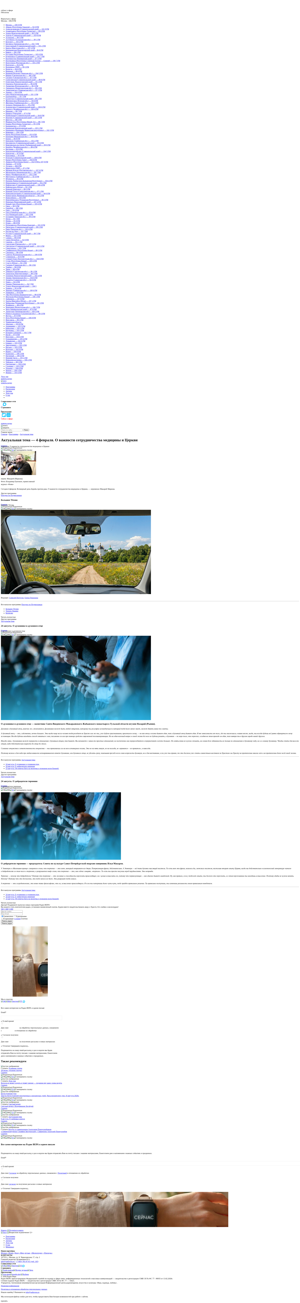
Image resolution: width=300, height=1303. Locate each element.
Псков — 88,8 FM (13, 223)
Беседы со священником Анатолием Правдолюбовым (29, 1129)
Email (3, 1012)
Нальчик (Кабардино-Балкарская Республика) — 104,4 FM (29, 181)
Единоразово (21, 916)
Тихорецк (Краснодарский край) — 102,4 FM (24, 276)
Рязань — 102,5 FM (13, 236)
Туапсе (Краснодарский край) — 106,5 (21, 286)
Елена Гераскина (31, 598)
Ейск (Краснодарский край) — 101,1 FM (22, 94)
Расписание (10, 389)
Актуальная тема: (28, 760)
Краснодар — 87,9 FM (14, 153)
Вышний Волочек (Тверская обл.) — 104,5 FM (24, 73)
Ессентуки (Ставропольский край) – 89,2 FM (24, 99)
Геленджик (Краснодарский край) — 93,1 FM (24, 82)
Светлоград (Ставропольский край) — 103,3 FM (25, 246)
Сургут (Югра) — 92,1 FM (16, 263)
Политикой (8, 1031)
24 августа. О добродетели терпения (20, 766)
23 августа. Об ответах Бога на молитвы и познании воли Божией (32, 768)
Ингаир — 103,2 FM (14, 347)
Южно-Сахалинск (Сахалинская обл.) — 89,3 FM (25, 314)
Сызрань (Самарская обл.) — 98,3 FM (21, 265)
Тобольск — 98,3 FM (14, 362)
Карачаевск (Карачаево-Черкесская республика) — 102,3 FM (30, 130)
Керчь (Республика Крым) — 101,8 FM (21, 134)
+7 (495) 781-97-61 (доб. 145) (26, 1261)
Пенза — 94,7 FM (13, 219)
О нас (8, 395)
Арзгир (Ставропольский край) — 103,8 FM (23, 35)
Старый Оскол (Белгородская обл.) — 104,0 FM (25, 259)
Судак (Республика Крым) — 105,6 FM (21, 261)
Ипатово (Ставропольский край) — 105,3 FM (24, 118)
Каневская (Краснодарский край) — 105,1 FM (24, 128)
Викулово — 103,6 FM (15, 337)
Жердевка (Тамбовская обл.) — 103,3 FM (22, 103)
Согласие (14, 1028)
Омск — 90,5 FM (12, 206)
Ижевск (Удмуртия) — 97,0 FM (18, 113)
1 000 (6, 909)
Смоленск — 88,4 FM (14, 252)
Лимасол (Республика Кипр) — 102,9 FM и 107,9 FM (27, 162)
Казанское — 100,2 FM (15, 354)
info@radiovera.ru (8, 1261)
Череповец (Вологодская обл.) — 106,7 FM (23, 307)
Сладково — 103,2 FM (14, 366)
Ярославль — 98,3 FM (14, 320)
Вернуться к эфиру (8, 19)
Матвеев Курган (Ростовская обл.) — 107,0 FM (24, 170)
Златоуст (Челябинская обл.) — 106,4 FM (22, 109)
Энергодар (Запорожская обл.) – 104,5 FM (22, 311)
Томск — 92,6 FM (13, 282)
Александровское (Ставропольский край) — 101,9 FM (27, 29)
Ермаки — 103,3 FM (14, 343)
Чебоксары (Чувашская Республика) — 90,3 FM (25, 303)
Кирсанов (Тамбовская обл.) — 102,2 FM (22, 141)
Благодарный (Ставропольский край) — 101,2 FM (26, 46)
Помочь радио (7, 921)
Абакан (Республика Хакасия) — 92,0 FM (22, 27)
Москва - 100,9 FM (8, 21)
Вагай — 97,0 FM (13, 335)
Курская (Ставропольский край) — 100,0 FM (23, 158)
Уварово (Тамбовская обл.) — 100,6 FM (21, 290)
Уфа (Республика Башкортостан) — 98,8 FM (23, 295)
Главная (4, 434)
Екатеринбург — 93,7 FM (16, 97)
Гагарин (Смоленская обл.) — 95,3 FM (21, 78)
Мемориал (10, 1247)
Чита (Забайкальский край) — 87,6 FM (21, 309)
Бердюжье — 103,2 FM (15, 330)
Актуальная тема (26, 434)
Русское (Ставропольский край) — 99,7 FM (23, 234)
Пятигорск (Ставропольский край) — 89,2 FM (24, 227)
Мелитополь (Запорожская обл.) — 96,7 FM (23, 172)
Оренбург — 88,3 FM (14, 208)
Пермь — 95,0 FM (13, 221)
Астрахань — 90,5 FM (14, 38)
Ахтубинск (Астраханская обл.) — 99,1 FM (23, 40)
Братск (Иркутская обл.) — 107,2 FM (20, 48)
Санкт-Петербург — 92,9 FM (17, 240)
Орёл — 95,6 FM (12, 210)
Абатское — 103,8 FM (14, 324)
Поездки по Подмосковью (11, 495)
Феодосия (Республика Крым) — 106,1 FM (23, 297)
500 (2, 909)
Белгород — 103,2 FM (14, 42)
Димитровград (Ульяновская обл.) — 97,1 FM (24, 90)
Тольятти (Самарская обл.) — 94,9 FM (21, 280)
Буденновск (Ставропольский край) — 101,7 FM (25, 56)
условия (17, 919)
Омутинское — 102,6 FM (16, 364)
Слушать (4, 1068)
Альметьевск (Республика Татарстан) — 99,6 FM (25, 31)
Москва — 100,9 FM (14, 25)
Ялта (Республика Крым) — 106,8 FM (21, 318)
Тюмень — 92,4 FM (13, 288)
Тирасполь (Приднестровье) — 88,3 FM (21, 274)
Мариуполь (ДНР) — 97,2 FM (17, 168)
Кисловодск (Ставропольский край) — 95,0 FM (25, 143)
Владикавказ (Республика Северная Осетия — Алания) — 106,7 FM (33, 61)
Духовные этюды (15, 1068)
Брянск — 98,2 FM (13, 52)
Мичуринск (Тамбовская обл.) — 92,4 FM (22, 177)
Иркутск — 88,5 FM (14, 120)
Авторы (9, 391)
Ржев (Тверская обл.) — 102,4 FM (19, 229)
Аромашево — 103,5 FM (15, 326)
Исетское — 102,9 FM (14, 349)
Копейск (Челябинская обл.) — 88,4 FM (21, 147)
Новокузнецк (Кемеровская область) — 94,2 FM (25, 196)
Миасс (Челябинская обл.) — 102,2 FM (21, 175)
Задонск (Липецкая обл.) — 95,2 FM (20, 105)
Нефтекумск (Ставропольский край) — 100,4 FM (25, 185)
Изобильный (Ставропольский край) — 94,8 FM (25, 115)
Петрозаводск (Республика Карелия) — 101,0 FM (25, 225)
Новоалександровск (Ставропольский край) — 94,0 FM (28, 193)
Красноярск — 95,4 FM (15, 156)
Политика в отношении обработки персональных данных (24, 1289)
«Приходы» (47, 1253)
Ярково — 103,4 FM (14, 373)
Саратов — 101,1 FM (14, 242)
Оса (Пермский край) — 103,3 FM (19, 215)
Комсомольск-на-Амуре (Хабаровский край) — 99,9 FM (28, 145)
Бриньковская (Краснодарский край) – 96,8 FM (24, 50)
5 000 (11, 909)
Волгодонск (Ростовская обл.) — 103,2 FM (23, 63)
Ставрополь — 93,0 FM (15, 257)
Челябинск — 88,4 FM (14, 305)
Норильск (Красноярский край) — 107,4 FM (23, 202)
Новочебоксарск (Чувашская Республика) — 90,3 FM (27, 200)
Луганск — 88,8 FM (14, 166)
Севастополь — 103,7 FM (16, 248)
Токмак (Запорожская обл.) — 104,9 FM (21, 278)
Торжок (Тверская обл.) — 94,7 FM (20, 284)
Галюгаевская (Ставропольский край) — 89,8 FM (25, 80)
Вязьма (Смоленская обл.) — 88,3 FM (21, 75)
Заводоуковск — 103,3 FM (16, 345)
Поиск (26, 430)
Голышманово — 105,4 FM (16, 339)
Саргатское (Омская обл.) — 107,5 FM (21, 244)
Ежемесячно (8, 916)
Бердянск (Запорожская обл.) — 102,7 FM (22, 44)
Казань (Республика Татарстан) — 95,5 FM (23, 124)
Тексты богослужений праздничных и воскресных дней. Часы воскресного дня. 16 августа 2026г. (40, 1096)
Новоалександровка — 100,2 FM (19, 360)
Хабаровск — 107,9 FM (15, 299)
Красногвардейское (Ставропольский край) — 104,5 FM (28, 151)
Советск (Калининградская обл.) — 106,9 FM (24, 255)
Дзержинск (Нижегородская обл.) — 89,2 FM (24, 88)
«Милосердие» (37, 1253)
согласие (14, 1042)
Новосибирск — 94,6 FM (16, 198)
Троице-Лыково (12, 611)
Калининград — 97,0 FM (16, 126)
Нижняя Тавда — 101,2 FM (16, 358)
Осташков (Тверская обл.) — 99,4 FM (20, 217)
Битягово (9, 613)
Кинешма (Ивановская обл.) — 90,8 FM (21, 137)
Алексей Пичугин (16, 598)
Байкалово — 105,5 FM (15, 328)
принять (4, 1301)
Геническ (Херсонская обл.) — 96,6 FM (21, 84)
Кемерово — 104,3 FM (15, 132)
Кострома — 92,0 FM (14, 149)
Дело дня (4, 377)
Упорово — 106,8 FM (14, 368)
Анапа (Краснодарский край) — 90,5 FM (22, 33)
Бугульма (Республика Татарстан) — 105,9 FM (24, 54)
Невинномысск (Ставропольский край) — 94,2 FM (26, 183)
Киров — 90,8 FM (13, 139)
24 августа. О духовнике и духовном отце (22, 764)
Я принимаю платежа (15, 919)
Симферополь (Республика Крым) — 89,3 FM (24, 250)
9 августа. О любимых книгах (13, 1119)
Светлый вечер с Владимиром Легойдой (17, 1106)
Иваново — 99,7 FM (14, 111)
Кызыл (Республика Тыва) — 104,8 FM (21, 160)
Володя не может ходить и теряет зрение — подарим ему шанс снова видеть (31, 1083)
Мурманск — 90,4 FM (14, 179)
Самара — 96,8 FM (13, 238)
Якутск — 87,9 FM (13, 316)
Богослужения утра (8, 1094)
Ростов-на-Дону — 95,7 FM (17, 231)
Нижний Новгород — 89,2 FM (18, 189)
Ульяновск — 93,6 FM (14, 293)
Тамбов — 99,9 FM (13, 267)
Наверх (4, 1230)
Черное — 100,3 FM (14, 370)
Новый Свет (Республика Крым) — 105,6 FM (24, 204)
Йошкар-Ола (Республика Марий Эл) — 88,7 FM (25, 122)
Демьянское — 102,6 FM (15, 341)
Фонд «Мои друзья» (22, 1253)
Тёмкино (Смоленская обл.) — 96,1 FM (21, 271)
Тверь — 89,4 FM (12, 269)
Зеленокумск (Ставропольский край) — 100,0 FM (25, 107)
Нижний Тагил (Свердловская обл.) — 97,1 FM (25, 191)
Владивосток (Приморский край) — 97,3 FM (23, 59)
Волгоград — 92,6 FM (14, 65)
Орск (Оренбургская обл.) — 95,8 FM (21, 212)
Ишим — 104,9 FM (13, 352)
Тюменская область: (14, 322)
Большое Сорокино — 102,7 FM (18, 333)
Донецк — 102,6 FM (14, 92)
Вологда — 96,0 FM (13, 69)
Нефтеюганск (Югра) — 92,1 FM (19, 187)
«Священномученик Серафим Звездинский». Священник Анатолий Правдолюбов (34, 1132)
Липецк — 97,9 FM (13, 164)
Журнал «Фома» (7, 1253)
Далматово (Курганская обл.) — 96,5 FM (22, 86)
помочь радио (6, 379)
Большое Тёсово (12, 609)
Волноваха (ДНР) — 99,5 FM (17, 67)
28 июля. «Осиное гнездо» (11, 1070)
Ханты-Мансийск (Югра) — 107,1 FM (21, 301)
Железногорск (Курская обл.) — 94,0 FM (22, 101)
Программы (10, 387)
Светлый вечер (14, 1104)
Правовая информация (10, 1286)
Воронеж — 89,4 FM (14, 71)
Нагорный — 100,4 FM (15, 356)
